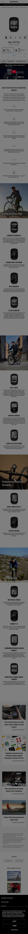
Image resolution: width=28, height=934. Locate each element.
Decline (14, 925)
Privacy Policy (21, 916)
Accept (14, 921)
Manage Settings (14, 929)
